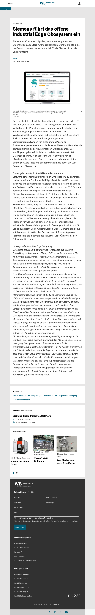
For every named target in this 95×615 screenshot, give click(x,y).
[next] (20, 473)
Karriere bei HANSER (21, 574)
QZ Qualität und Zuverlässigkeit (25, 561)
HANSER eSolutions (21, 587)
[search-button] (5, 8)
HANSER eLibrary (20, 583)
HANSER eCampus (21, 592)
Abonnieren (20, 527)
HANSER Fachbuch (21, 579)
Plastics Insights (19, 556)
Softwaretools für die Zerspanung (26, 396)
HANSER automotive (21, 548)
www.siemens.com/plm (25, 422)
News (15, 59)
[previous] (14, 473)
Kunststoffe (18, 552)
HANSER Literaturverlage (23, 596)
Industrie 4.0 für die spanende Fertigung (60, 396)
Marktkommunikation (21, 400)
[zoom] (81, 111)
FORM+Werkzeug (20, 543)
